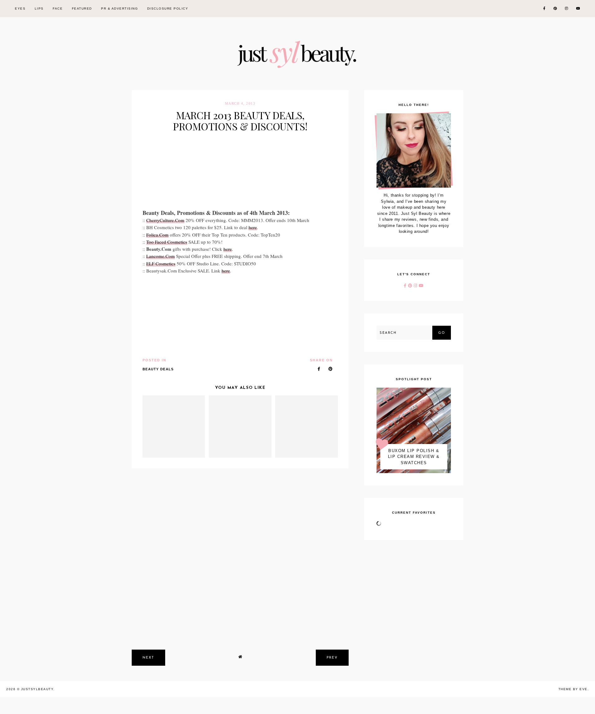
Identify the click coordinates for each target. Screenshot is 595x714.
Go (441, 333)
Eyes (20, 8)
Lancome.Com (160, 256)
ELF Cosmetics (160, 263)
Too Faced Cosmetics (166, 242)
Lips (39, 8)
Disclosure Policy (167, 8)
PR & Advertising (119, 8)
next (148, 658)
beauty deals (158, 369)
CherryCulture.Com (165, 220)
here (253, 227)
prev (332, 658)
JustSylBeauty (37, 689)
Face (58, 8)
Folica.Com (157, 235)
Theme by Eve (573, 689)
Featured (82, 8)
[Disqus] (240, 555)
